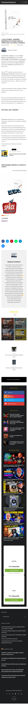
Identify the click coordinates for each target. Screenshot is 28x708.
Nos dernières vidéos (8, 649)
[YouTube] (15, 693)
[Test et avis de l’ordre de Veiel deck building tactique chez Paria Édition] (7, 334)
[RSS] (18, 693)
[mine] (6, 436)
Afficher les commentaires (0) (13, 379)
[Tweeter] (7, 241)
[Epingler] (11, 241)
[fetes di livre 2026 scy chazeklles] (6, 443)
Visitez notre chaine (8, 540)
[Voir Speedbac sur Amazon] (14, 553)
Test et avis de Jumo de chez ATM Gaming (17, 154)
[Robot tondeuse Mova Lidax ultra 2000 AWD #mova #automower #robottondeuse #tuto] (14, 501)
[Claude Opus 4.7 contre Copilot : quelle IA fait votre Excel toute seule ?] (14, 531)
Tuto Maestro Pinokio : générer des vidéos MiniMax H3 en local (17, 422)
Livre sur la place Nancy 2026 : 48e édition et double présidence (17, 429)
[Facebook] (6, 693)
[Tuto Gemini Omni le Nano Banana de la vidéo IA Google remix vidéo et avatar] (14, 517)
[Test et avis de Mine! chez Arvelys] (7, 323)
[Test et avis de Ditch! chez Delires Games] (20, 334)
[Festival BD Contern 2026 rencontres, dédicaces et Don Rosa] (14, 487)
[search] (24, 616)
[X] (9, 693)
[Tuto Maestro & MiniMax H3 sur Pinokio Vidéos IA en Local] (6, 422)
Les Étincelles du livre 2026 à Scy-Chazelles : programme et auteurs (17, 443)
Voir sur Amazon (14, 570)
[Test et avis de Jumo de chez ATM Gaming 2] (4, 153)
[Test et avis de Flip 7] (20, 323)
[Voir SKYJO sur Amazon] (14, 582)
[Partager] (3, 241)
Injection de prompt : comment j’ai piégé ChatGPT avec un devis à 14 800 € (17, 415)
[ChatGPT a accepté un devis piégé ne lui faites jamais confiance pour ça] (6, 415)
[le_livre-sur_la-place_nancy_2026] (6, 429)
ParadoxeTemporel (8, 2)
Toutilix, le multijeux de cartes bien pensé (14, 368)
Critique (14, 45)
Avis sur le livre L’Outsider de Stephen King (14, 355)
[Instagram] (12, 693)
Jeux (11, 45)
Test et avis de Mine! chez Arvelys (16, 436)
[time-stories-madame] (14, 17)
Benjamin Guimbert (5, 45)
